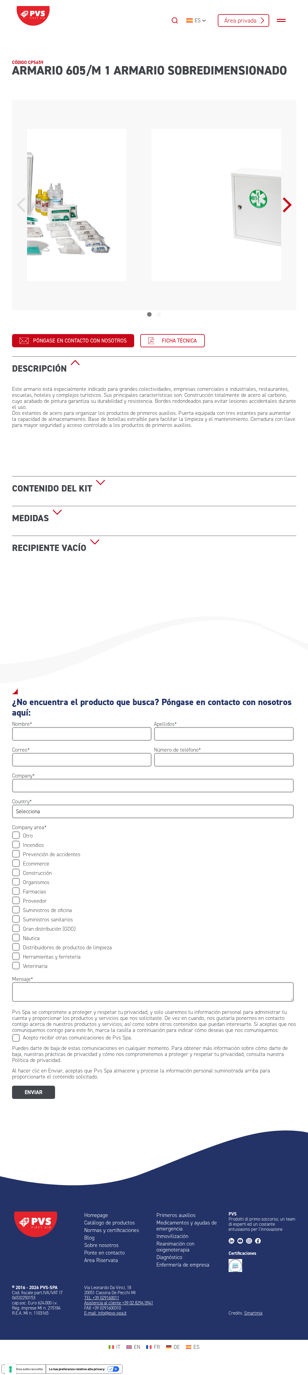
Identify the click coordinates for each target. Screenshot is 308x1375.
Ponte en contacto (104, 1252)
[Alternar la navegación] (284, 20)
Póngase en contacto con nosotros (80, 340)
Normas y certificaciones (111, 1230)
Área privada (240, 20)
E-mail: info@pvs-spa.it (105, 1313)
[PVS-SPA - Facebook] (259, 1241)
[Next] (285, 204)
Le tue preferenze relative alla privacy (77, 1369)
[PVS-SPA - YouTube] (241, 1241)
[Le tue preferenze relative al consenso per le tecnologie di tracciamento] (10, 1369)
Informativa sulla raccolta (24, 1369)
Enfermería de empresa (182, 1264)
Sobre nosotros (101, 1245)
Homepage (96, 1215)
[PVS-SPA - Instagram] (250, 1241)
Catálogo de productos (109, 1222)
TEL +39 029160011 (101, 1298)
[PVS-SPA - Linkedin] (233, 1241)
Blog (89, 1237)
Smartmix (253, 1313)
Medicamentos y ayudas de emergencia (186, 1225)
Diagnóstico (169, 1257)
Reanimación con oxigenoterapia (175, 1246)
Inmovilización (172, 1236)
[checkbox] (153, 901)
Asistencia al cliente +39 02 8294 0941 (118, 1303)
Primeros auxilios (176, 1215)
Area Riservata (101, 1260)
